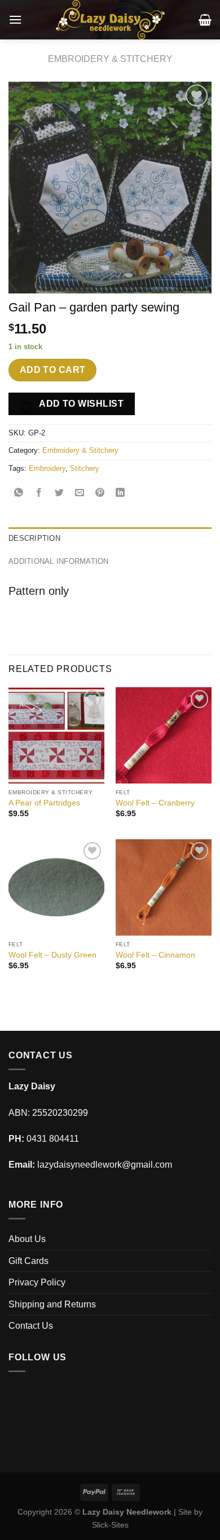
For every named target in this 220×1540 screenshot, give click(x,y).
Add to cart (53, 370)
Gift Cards (28, 1261)
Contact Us (30, 1325)
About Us (27, 1239)
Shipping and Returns (52, 1304)
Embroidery (47, 468)
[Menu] (15, 19)
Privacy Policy (36, 1282)
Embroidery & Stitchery (110, 59)
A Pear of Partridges (44, 803)
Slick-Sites (110, 1524)
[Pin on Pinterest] (100, 493)
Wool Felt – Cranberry (155, 803)
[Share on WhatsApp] (19, 493)
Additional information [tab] (58, 561)
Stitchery (84, 468)
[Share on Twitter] (59, 493)
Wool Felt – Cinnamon (155, 955)
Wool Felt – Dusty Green (52, 955)
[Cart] (205, 19)
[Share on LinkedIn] (120, 493)
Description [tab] (34, 538)
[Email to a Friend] (80, 493)
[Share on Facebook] (39, 493)
